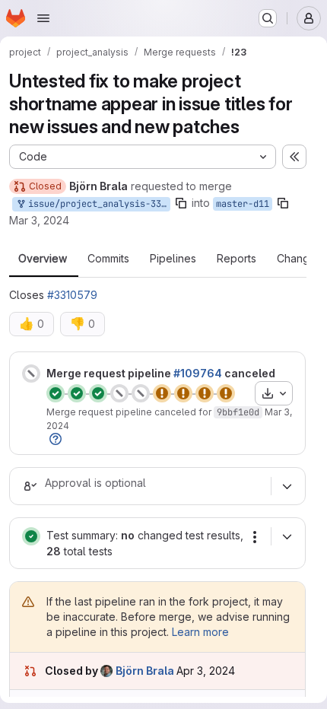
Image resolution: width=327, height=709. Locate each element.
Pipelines (173, 259)
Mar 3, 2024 (39, 220)
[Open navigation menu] (43, 18)
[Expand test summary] (287, 536)
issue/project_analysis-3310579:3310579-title (96, 204)
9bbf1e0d (238, 412)
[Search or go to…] (268, 18)
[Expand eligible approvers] (287, 486)
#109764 (197, 373)
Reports (236, 259)
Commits (108, 259)
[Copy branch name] (181, 203)
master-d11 (242, 204)
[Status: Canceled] (31, 373)
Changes (299, 259)
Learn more (200, 631)
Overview (42, 259)
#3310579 (72, 294)
